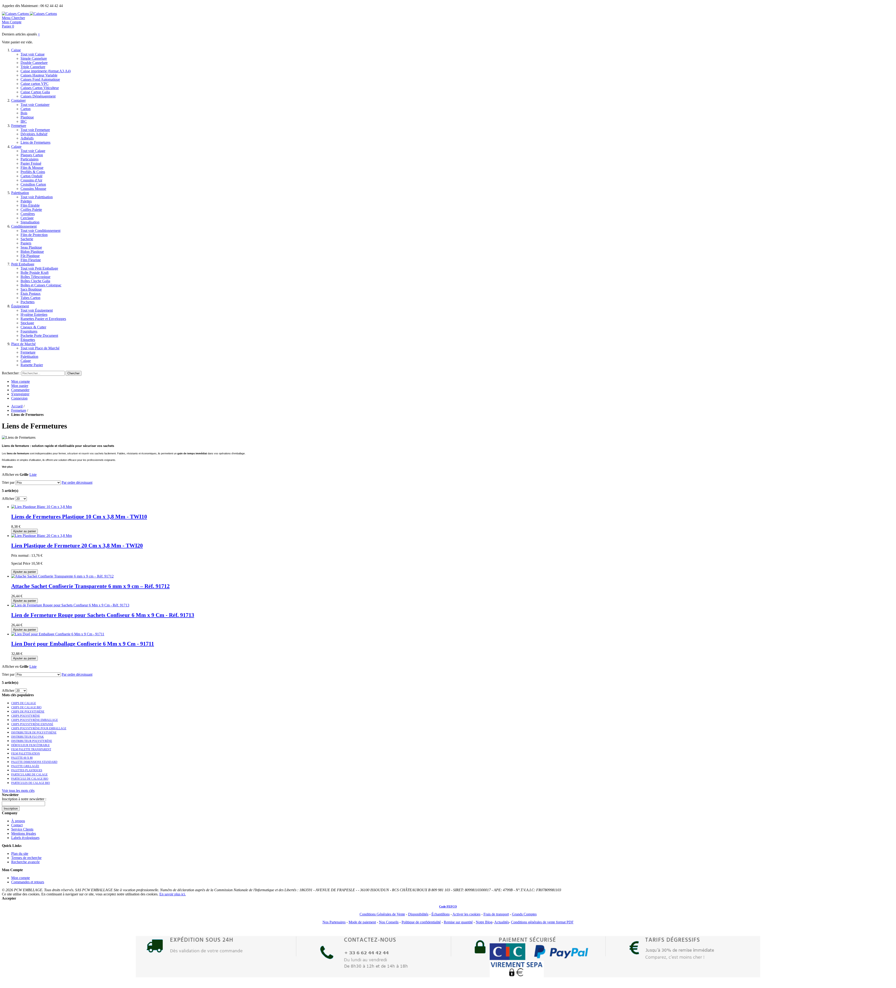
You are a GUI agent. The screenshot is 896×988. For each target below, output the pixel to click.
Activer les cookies (466, 914)
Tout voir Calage (33, 151)
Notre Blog (484, 922)
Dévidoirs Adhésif (34, 134)
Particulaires (29, 159)
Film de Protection (34, 235)
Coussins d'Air (31, 180)
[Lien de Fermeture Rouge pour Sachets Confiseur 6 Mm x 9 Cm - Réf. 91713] (70, 605)
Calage (16, 147)
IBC (24, 121)
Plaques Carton (32, 155)
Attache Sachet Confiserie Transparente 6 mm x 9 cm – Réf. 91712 (90, 586)
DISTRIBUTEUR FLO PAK (27, 736)
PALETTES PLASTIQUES (26, 770)
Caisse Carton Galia (35, 92)
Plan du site (19, 854)
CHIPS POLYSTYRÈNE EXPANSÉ (32, 724)
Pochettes (28, 302)
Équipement (20, 306)
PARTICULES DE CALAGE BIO (30, 783)
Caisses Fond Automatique (40, 79)
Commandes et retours (27, 882)
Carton (26, 109)
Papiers (26, 243)
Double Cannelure (34, 63)
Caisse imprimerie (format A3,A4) (46, 71)
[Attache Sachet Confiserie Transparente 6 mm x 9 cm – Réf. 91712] (62, 576)
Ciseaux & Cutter (33, 327)
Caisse (16, 50)
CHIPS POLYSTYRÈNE (25, 715)
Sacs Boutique (31, 289)
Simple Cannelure (34, 58)
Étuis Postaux (31, 294)
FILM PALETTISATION (25, 753)
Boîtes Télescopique (35, 277)
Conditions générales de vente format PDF (542, 922)
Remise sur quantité (458, 922)
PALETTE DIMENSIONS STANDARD (34, 762)
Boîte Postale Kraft (35, 273)
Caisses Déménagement (38, 96)
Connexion (19, 398)
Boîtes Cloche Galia (35, 281)
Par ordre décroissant (77, 482)
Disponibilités (418, 914)
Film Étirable (30, 205)
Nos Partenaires (334, 922)
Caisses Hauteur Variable (39, 75)
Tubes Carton (30, 298)
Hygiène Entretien (34, 315)
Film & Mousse (32, 168)
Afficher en (10, 475)
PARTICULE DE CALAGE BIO (29, 778)
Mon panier (19, 386)
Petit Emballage (22, 264)
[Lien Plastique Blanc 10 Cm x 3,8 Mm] (41, 507)
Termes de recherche (26, 858)
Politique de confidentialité (421, 922)
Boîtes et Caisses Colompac (41, 285)
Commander (20, 390)
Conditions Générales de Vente (382, 914)
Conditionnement (24, 226)
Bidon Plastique (32, 252)
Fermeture (18, 126)
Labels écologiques (25, 838)
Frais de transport (496, 914)
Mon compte (20, 381)
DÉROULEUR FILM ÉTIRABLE (30, 745)
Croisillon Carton (33, 184)
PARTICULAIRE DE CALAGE (29, 774)
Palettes (26, 201)
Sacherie (27, 239)
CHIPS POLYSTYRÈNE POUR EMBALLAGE (38, 728)
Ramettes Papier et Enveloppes (43, 319)
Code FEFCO (448, 906)
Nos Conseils (389, 922)
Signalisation (30, 222)
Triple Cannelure (33, 67)
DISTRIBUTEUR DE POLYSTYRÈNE (33, 732)
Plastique (27, 117)
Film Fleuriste (31, 260)
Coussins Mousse (33, 189)
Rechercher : (11, 373)
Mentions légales (23, 833)
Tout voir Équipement (37, 310)
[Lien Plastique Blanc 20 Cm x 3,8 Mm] (41, 536)
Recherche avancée (25, 862)
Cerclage (27, 218)
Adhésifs (27, 138)
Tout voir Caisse (33, 54)
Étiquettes (28, 340)
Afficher (8, 499)
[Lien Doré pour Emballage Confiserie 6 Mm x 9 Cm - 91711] (57, 634)
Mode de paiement (362, 922)
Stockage (27, 323)
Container (18, 100)
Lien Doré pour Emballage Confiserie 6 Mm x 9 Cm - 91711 (82, 644)
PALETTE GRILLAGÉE (25, 766)
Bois (24, 113)
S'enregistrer (20, 394)
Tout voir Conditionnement (40, 231)
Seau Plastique (31, 247)
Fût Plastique (30, 256)
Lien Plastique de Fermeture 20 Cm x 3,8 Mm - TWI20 (77, 546)
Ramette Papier (32, 365)
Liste (33, 475)
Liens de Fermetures (35, 142)
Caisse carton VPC (35, 84)
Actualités (501, 922)
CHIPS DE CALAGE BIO (26, 707)
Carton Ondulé (31, 176)
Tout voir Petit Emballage (39, 268)
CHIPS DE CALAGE (23, 703)
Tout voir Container (35, 105)
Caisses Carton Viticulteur (40, 88)
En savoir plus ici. (172, 894)
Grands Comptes (524, 914)
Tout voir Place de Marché (40, 348)
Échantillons (440, 914)
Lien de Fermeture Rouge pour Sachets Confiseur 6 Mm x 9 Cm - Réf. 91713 (102, 615)
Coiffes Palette (31, 210)
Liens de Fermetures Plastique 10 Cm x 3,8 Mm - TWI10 (79, 517)
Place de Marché (23, 344)
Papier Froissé (31, 163)
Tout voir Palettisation (37, 197)
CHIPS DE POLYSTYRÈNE (27, 711)
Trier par (8, 482)
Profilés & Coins (33, 172)
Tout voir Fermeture (35, 130)
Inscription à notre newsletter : (24, 799)
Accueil (17, 406)
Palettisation (20, 193)
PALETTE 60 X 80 (22, 757)
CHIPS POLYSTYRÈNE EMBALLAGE (34, 720)
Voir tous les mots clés (18, 791)
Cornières (28, 214)
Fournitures (29, 331)
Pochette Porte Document (39, 335)
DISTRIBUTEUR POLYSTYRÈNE (31, 741)
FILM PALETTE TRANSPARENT (31, 749)
